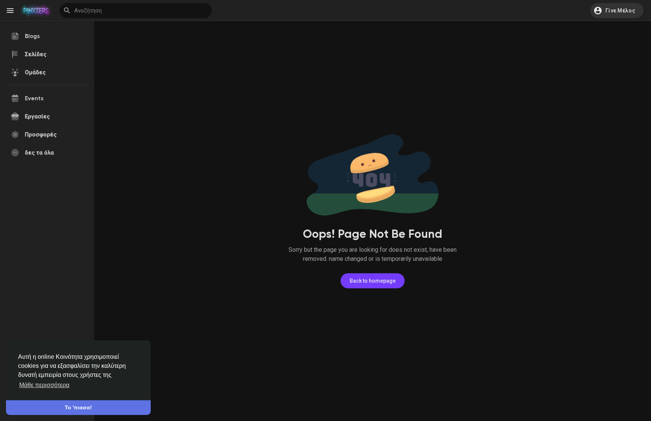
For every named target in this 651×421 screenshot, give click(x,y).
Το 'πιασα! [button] (78, 407)
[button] (616, 10)
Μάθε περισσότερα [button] (44, 385)
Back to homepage (373, 281)
